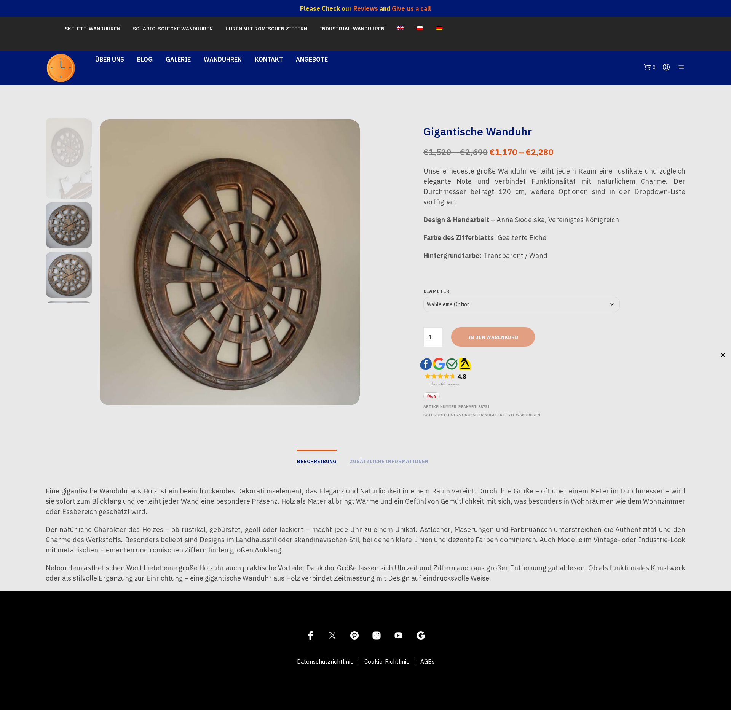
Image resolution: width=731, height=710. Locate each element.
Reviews (365, 8)
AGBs (427, 661)
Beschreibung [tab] (317, 461)
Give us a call (411, 8)
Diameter (436, 291)
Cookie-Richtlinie (387, 661)
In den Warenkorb (493, 337)
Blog (145, 59)
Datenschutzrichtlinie (325, 661)
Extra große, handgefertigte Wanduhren (494, 414)
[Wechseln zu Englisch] (400, 29)
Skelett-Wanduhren (92, 28)
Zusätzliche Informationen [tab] (389, 461)
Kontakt (269, 59)
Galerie (178, 59)
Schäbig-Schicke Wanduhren (173, 28)
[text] (554, 213)
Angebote (312, 59)
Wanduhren (223, 59)
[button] (650, 67)
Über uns (109, 59)
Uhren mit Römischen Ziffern (266, 28)
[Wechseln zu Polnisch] (420, 29)
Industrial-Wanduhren (352, 28)
